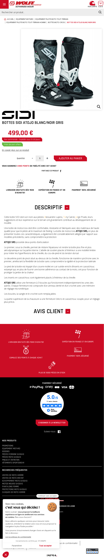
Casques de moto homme (13, 492)
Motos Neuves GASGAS (12, 483)
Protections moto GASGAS (14, 489)
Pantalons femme (10, 486)
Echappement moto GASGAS (14, 480)
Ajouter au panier (70, 158)
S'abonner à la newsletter (51, 422)
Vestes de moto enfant (13, 478)
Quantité (21, 158)
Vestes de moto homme (13, 475)
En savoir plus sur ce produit (15, 150)
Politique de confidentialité (65, 543)
